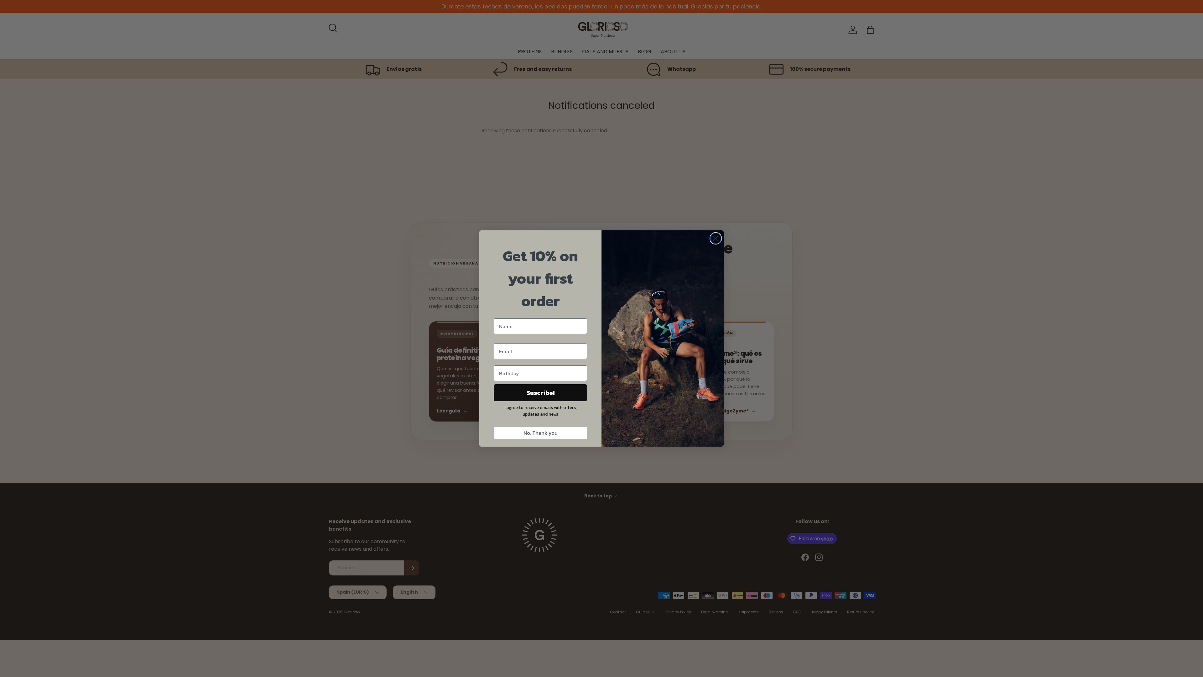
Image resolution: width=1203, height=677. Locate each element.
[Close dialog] (715, 238)
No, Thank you (540, 433)
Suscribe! (541, 392)
